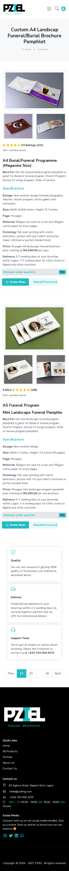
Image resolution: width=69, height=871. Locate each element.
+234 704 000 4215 (21, 797)
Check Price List (45, 282)
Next (58, 673)
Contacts (43, 49)
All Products (10, 751)
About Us (8, 762)
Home (27, 49)
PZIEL (38, 863)
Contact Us (10, 768)
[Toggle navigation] (49, 8)
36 (47, 673)
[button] (57, 9)
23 (31, 673)
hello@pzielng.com (20, 791)
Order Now (17, 282)
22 (21, 673)
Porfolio (7, 757)
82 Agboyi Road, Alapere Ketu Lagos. (31, 785)
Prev (11, 673)
